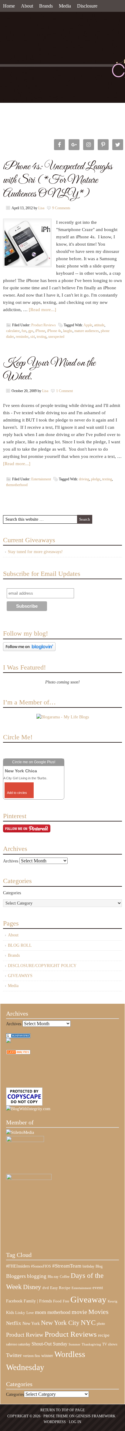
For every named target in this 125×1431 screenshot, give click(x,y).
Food (57, 1301)
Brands (46, 5)
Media (65, 5)
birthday (88, 1266)
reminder (22, 336)
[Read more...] (42, 309)
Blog (99, 1266)
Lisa (41, 208)
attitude (99, 325)
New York (31, 1323)
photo (101, 1324)
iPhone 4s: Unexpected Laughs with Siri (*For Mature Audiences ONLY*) (57, 180)
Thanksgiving (91, 1344)
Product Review (24, 1335)
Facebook (14, 1301)
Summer (74, 1344)
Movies (98, 1311)
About (27, 5)
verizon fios (31, 1356)
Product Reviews (43, 325)
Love (30, 1313)
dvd (45, 1288)
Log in (75, 1422)
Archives (10, 861)
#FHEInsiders (18, 1266)
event (98, 1287)
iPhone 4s (54, 331)
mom (40, 1312)
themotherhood (17, 485)
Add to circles (17, 792)
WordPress (55, 1422)
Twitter (14, 1355)
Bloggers (16, 1276)
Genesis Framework (96, 1416)
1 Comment (64, 391)
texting (41, 336)
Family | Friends (38, 1300)
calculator (13, 331)
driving (84, 479)
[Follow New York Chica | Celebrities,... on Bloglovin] (29, 649)
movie (79, 1311)
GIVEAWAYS (20, 975)
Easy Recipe (60, 1287)
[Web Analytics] (18, 1053)
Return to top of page (62, 1410)
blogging (36, 1276)
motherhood (58, 1312)
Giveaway (88, 1299)
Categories (12, 893)
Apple (87, 325)
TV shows (109, 1344)
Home (9, 5)
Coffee (64, 1277)
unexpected (56, 336)
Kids (10, 1312)
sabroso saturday (18, 1344)
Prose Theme (55, 1416)
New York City (60, 1322)
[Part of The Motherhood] (29, 1178)
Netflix (13, 1323)
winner (47, 1355)
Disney (32, 1287)
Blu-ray (53, 1277)
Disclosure (87, 5)
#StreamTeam (66, 1266)
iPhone (40, 331)
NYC (88, 1322)
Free (66, 1301)
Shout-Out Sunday (49, 1343)
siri (32, 336)
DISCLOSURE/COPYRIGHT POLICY (42, 965)
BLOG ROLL (20, 945)
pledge (95, 479)
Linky (20, 1313)
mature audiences (86, 331)
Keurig (112, 1301)
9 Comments (61, 208)
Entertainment (41, 479)
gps (30, 331)
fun (24, 331)
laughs (68, 331)
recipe (104, 1335)
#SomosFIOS (41, 1266)
